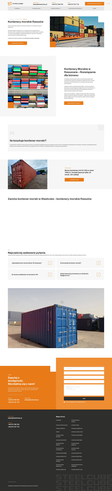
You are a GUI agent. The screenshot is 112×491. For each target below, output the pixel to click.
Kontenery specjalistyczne (76, 428)
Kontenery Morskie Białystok (60, 444)
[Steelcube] (17, 3)
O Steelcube (17, 8)
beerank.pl (36, 485)
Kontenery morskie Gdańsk (76, 435)
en (107, 3)
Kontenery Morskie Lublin (61, 440)
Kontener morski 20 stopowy (62, 425)
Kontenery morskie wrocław (77, 431)
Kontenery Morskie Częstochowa (60, 449)
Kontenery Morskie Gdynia (76, 440)
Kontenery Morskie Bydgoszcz (75, 444)
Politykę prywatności (80, 401)
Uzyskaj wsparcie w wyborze (73, 103)
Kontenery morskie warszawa (60, 436)
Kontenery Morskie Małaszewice (60, 465)
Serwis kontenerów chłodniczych (75, 8)
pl (109, 3)
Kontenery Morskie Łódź (61, 469)
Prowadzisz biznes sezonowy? (95, 3)
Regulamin (72, 401)
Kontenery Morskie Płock (76, 453)
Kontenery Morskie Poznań (76, 469)
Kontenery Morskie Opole (76, 459)
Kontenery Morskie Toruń (61, 456)
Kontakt (94, 8)
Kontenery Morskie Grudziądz (60, 460)
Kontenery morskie (36, 8)
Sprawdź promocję (74, 179)
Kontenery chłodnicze (55, 8)
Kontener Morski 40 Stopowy (75, 421)
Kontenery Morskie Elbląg (61, 453)
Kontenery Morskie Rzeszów (75, 449)
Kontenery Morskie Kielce (76, 456)
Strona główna (11, 19)
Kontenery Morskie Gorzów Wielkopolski (77, 465)
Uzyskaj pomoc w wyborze (17, 43)
